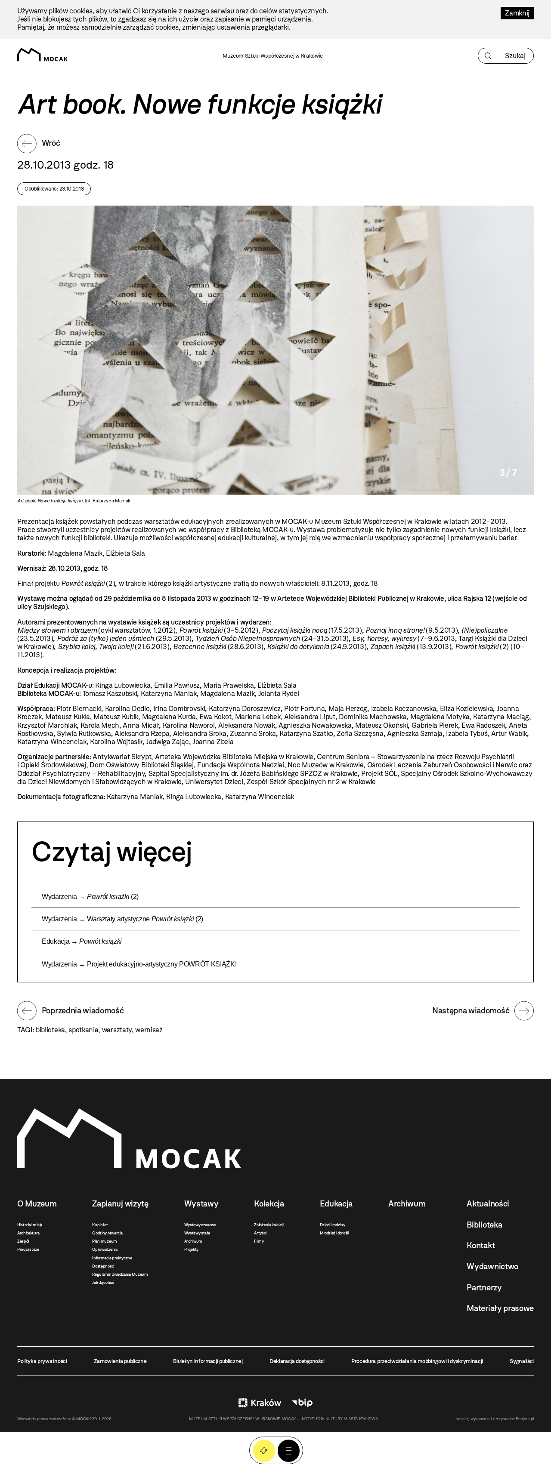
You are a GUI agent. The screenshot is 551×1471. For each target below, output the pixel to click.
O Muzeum (36, 1204)
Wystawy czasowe (200, 1224)
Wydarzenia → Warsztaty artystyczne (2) (122, 919)
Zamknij (517, 13)
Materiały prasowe (500, 1308)
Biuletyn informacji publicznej (207, 1361)
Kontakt (481, 1245)
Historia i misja (29, 1224)
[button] (289, 1451)
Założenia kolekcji (269, 1224)
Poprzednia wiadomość (83, 1011)
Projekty (191, 1249)
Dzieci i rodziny (332, 1224)
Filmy (258, 1241)
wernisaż (148, 1030)
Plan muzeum (104, 1241)
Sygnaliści (522, 1361)
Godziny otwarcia (107, 1233)
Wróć (51, 143)
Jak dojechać (103, 1282)
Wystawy (201, 1204)
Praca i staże (28, 1249)
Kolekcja (269, 1204)
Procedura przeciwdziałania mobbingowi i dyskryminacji (417, 1361)
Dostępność (103, 1266)
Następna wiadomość (470, 1011)
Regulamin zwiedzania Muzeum (120, 1274)
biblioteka (50, 1030)
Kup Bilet (264, 1451)
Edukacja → (82, 941)
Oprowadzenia (104, 1249)
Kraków (259, 1403)
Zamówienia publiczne (120, 1361)
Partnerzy (484, 1288)
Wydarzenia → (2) (90, 896)
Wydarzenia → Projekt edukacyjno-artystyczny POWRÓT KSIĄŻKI (139, 964)
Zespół (23, 1241)
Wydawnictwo (492, 1266)
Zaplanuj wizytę (120, 1204)
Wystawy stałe (197, 1233)
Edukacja (336, 1204)
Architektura (28, 1233)
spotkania (83, 1030)
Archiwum (193, 1241)
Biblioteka (484, 1225)
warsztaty (117, 1030)
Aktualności (488, 1204)
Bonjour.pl (525, 1418)
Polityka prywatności (42, 1361)
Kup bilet (100, 1224)
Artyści (260, 1233)
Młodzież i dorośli (334, 1233)
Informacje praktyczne (112, 1258)
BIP (302, 1403)
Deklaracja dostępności (297, 1361)
